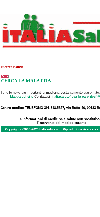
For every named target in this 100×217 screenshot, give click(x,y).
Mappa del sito (21, 96)
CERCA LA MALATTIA (26, 80)
